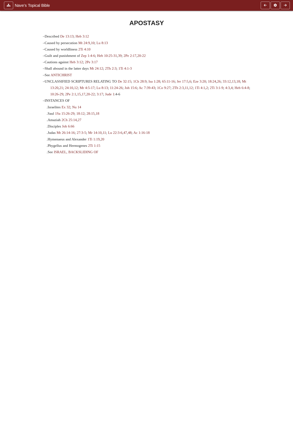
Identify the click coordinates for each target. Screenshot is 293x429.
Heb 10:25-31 (107, 56)
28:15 (91, 113)
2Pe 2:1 (70, 94)
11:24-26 (116, 88)
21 (61, 88)
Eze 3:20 (199, 81)
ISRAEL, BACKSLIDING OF (76, 152)
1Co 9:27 (163, 88)
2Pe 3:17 (91, 62)
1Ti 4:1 (200, 88)
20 (102, 139)
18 (238, 81)
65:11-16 (168, 81)
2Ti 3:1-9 (216, 88)
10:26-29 (56, 94)
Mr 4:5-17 (87, 88)
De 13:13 (67, 36)
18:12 (80, 113)
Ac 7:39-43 (147, 88)
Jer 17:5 (182, 81)
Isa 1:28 (154, 81)
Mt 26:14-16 (66, 133)
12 (76, 88)
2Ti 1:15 (94, 146)
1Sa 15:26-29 (64, 113)
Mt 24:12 (96, 68)
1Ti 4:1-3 (125, 68)
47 (125, 133)
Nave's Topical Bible (32, 5)
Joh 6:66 (68, 126)
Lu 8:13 (102, 43)
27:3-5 (81, 133)
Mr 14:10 (95, 133)
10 (92, 43)
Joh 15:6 (131, 88)
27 (79, 120)
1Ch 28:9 (139, 81)
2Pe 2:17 (130, 56)
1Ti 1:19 (94, 139)
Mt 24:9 (84, 43)
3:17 (100, 94)
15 (79, 94)
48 (130, 133)
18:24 (212, 81)
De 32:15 (124, 81)
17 (83, 94)
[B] (285, 5)
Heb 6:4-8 (242, 88)
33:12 (227, 81)
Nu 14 (76, 107)
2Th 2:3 (110, 68)
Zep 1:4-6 (88, 56)
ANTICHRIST (61, 75)
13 (233, 81)
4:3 (227, 88)
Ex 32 (66, 107)
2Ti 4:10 (84, 49)
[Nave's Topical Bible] (265, 5)
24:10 (69, 88)
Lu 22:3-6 (115, 133)
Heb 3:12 (82, 36)
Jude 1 (109, 94)
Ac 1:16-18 (141, 133)
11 (186, 88)
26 (219, 81)
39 (120, 56)
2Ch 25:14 (69, 120)
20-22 (141, 56)
